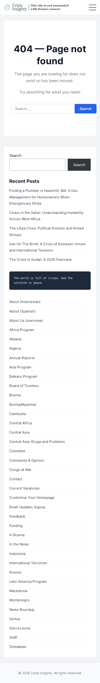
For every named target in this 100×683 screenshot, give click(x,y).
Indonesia (17, 553)
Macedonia (18, 591)
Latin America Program (28, 581)
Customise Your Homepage (31, 497)
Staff (13, 637)
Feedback (17, 516)
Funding (16, 525)
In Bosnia (16, 535)
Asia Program (20, 367)
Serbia (14, 619)
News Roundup (21, 609)
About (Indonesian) (24, 302)
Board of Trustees (24, 385)
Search (15, 155)
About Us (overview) (26, 320)
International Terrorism (28, 563)
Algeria (15, 348)
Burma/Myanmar (22, 404)
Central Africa (20, 423)
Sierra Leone (19, 628)
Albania (15, 339)
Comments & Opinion (26, 460)
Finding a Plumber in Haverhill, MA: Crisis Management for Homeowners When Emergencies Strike (43, 196)
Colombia (17, 451)
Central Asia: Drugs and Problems (37, 441)
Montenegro (19, 600)
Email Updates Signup (27, 507)
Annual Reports (22, 358)
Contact (15, 479)
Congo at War (20, 469)
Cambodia (17, 414)
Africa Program (21, 330)
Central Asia (19, 432)
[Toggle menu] (92, 7)
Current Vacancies (24, 488)
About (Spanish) (22, 311)
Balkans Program (23, 376)
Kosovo (15, 572)
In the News (19, 544)
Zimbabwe (17, 646)
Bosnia (14, 395)
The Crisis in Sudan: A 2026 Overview (40, 259)
